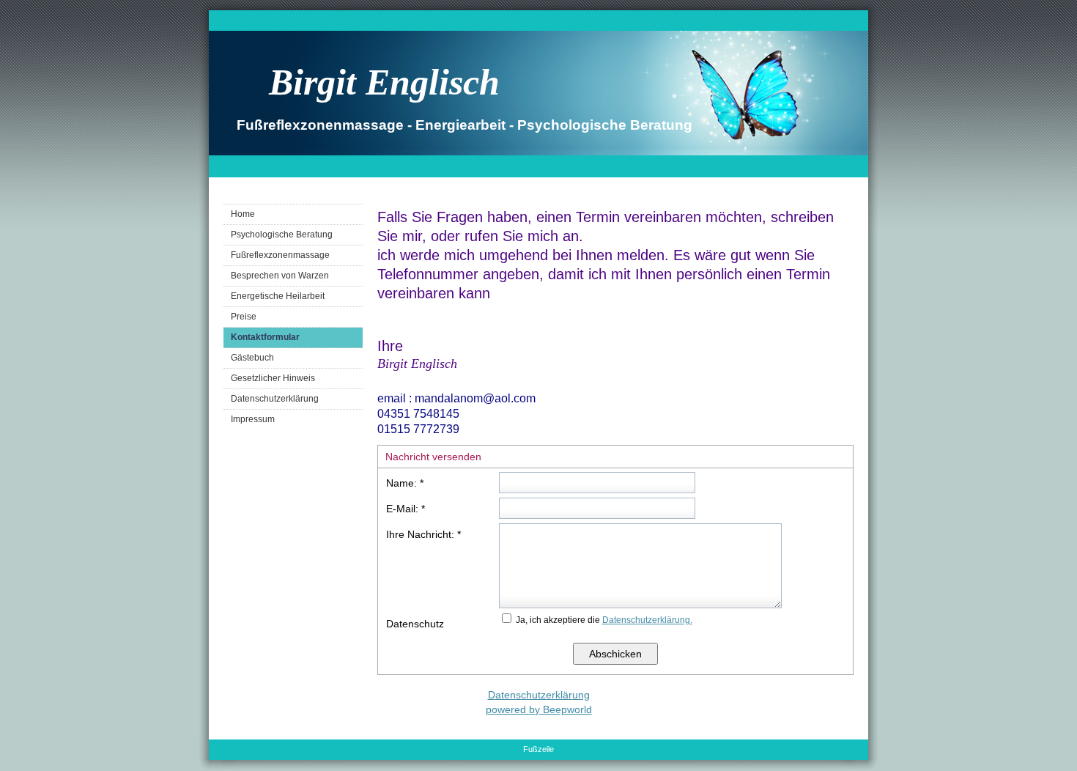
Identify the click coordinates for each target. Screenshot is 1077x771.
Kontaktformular (265, 337)
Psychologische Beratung (282, 234)
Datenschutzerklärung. (647, 620)
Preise (243, 316)
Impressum (253, 419)
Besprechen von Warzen (280, 275)
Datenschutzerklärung (275, 399)
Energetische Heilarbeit (278, 296)
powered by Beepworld (539, 709)
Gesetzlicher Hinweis (273, 378)
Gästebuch (252, 358)
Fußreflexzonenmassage (280, 255)
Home (243, 214)
